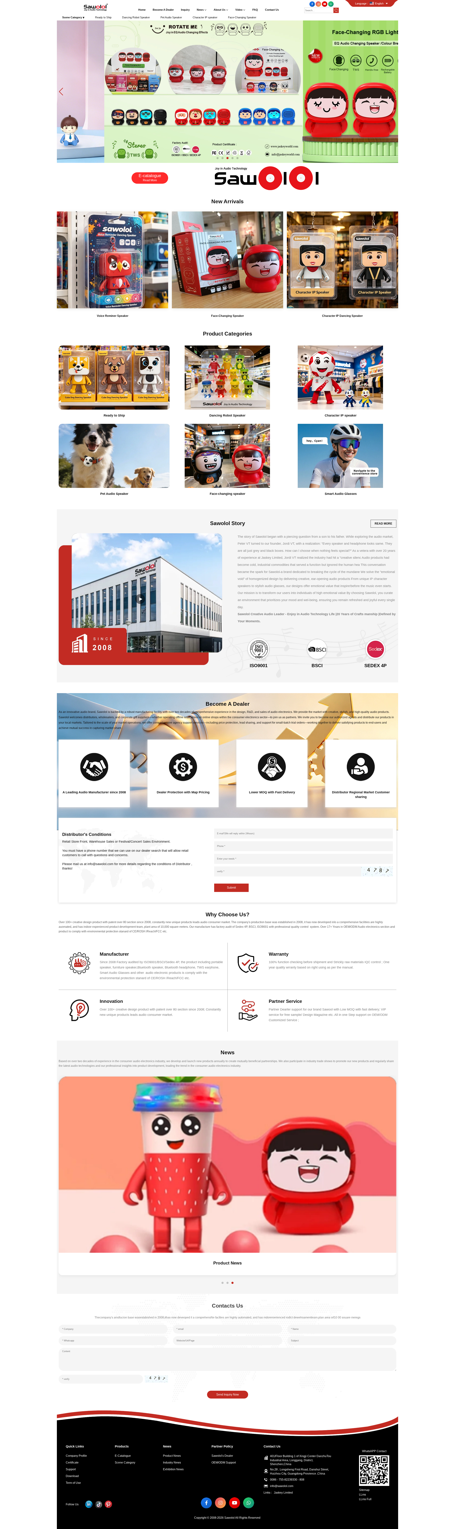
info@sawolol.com (281, 1486)
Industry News (172, 1462)
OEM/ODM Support (224, 1462)
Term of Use (73, 1482)
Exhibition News (227, 1263)
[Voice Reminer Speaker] (112, 259)
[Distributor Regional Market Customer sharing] (361, 766)
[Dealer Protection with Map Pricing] (183, 766)
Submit (231, 887)
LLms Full (365, 1499)
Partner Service (285, 1001)
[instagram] (319, 3)
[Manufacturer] (79, 963)
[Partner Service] (248, 1010)
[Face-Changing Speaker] (227, 259)
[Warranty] (248, 963)
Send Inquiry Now (227, 1394)
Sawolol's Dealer (222, 1455)
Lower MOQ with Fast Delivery (272, 792)
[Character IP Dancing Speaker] (342, 259)
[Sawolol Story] (140, 599)
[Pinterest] (108, 1504)
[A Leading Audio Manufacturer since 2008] (94, 766)
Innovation (111, 1001)
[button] (217, 158)
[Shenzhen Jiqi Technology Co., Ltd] (96, 7)
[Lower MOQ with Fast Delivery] (272, 766)
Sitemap (364, 1489)
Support (71, 1469)
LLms (362, 1494)
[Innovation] (79, 1010)
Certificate (72, 1462)
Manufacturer (114, 954)
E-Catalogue (123, 1455)
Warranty (278, 954)
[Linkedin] (89, 1504)
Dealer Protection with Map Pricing (183, 792)
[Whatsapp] (331, 3)
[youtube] (325, 3)
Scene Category (125, 1462)
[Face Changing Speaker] (227, 91)
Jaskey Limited (283, 1492)
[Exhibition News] (227, 1165)
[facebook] (312, 3)
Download (72, 1476)
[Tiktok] (99, 1504)
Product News (172, 1455)
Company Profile (76, 1455)
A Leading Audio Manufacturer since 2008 (94, 792)
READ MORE (383, 523)
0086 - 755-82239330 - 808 (287, 1479)
